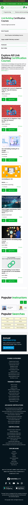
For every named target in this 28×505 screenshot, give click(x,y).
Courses (14, 451)
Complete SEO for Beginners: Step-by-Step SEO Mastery (11, 119)
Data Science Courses (14, 394)
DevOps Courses (14, 388)
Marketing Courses (14, 366)
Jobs (20, 3)
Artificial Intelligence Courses (14, 389)
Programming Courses (14, 361)
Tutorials (14, 456)
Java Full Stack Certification (14, 419)
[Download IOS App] (20, 488)
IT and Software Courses (14, 369)
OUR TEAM (9, 469)
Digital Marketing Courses (14, 376)
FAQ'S (18, 473)
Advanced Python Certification (14, 414)
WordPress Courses (14, 378)
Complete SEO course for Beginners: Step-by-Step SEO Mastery (12, 89)
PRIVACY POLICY (13, 471)
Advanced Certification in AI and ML (14, 418)
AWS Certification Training (14, 436)
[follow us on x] (10, 483)
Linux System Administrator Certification (14, 443)
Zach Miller (4, 245)
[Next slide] (25, 302)
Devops (20, 321)
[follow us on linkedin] (18, 483)
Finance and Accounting (14, 363)
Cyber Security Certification (14, 441)
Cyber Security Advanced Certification (14, 416)
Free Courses (14, 461)
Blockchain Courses (14, 401)
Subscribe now (9, 347)
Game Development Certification (14, 433)
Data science (7, 327)
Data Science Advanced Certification (14, 409)
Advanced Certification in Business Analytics (14, 413)
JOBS (18, 469)
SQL (20, 318)
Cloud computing (7, 324)
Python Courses (14, 384)
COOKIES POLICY (12, 473)
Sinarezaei (4, 154)
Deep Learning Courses (14, 391)
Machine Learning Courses (14, 393)
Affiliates (14, 459)
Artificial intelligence (20, 327)
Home (3, 3)
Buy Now (12, 99)
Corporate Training (14, 463)
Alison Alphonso (6, 94)
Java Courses (14, 386)
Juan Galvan (10, 307)
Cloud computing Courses (14, 396)
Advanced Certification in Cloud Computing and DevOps (14, 411)
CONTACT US (22, 469)
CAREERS (14, 469)
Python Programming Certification (14, 438)
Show (4, 70)
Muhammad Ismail (6, 215)
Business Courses (14, 368)
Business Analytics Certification (14, 429)
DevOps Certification (14, 431)
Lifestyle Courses (14, 371)
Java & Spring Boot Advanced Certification (14, 408)
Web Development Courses (14, 373)
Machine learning (20, 324)
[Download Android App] (8, 488)
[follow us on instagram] (22, 483)
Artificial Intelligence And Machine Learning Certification (14, 444)
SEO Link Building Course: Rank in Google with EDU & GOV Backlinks (11, 270)
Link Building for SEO (7, 179)
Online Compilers (12, 3)
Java (7, 321)
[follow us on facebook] (6, 483)
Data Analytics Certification (14, 423)
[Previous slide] (21, 302)
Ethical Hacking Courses (14, 398)
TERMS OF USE (6, 471)
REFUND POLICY (21, 471)
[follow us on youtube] (14, 483)
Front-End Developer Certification (14, 434)
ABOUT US (4, 469)
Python (7, 318)
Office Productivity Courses (14, 374)
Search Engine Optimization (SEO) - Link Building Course (11, 210)
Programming (7, 12)
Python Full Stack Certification (14, 421)
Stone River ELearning (7, 184)
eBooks (14, 454)
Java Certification (14, 439)
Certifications (14, 453)
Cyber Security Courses (14, 364)
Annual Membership (14, 458)
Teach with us (14, 464)
